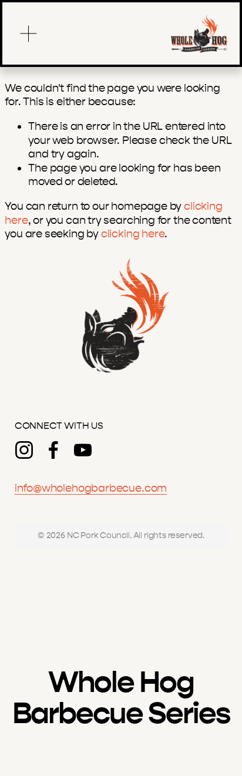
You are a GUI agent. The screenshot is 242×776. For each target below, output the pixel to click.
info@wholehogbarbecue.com (91, 488)
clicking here (133, 233)
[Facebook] (53, 450)
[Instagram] (24, 450)
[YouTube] (82, 450)
